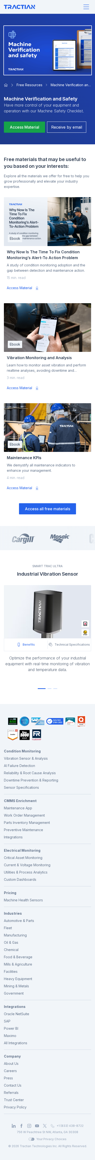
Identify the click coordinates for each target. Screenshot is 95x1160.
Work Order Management (24, 815)
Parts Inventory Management (27, 822)
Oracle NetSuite (16, 1014)
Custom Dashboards (20, 879)
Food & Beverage (18, 957)
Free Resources (29, 85)
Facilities (11, 971)
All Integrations (15, 1043)
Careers (10, 1071)
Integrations (13, 837)
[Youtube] (37, 1126)
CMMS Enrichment (20, 801)
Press (8, 1078)
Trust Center (14, 1100)
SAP (7, 1021)
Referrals (11, 1092)
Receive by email (66, 127)
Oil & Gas (11, 942)
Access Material (24, 127)
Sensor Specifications (21, 787)
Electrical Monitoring (22, 850)
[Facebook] (21, 1126)
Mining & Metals (16, 986)
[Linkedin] (14, 1126)
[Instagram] (29, 1126)
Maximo (10, 1036)
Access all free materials (47, 508)
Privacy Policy (15, 1107)
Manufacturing (15, 935)
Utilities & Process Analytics (26, 872)
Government (14, 993)
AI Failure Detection (19, 766)
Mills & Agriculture (18, 964)
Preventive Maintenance (23, 830)
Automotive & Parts (19, 921)
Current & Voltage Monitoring (27, 865)
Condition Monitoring (22, 751)
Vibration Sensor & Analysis (26, 758)
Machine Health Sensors (23, 900)
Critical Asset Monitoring (23, 858)
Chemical (11, 950)
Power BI (11, 1028)
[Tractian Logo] (19, 7)
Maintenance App (18, 808)
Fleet (8, 928)
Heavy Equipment (18, 979)
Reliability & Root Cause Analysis (30, 773)
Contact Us (12, 1085)
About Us (11, 1063)
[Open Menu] (86, 7)
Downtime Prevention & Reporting (31, 780)
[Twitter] (45, 1126)
